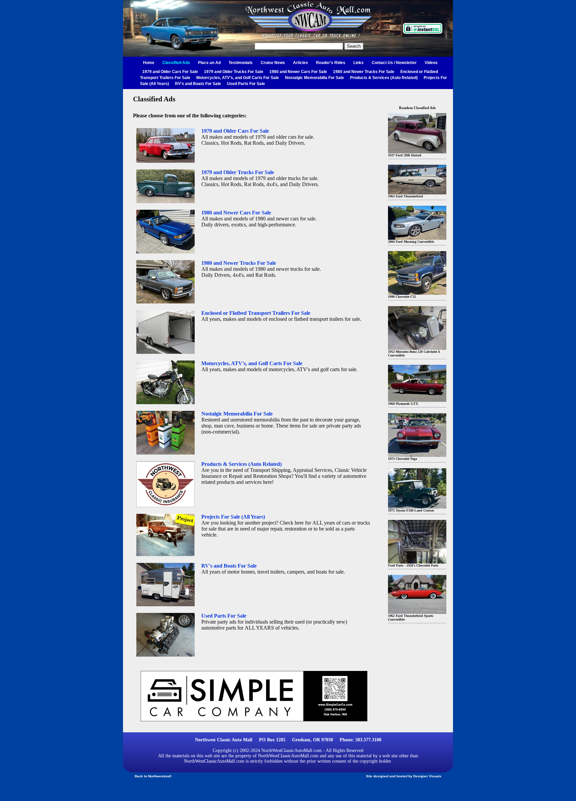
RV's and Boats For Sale (198, 83)
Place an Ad (209, 62)
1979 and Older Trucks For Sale (233, 71)
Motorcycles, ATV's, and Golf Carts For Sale (237, 77)
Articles (300, 62)
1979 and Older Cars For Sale (170, 71)
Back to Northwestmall (153, 776)
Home (148, 62)
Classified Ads (176, 62)
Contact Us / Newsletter (394, 62)
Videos (431, 62)
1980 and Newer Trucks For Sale (363, 71)
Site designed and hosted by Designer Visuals (403, 776)
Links (358, 62)
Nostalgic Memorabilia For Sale (314, 77)
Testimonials (241, 62)
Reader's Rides (330, 62)
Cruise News (273, 62)
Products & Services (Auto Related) (384, 77)
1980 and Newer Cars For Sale (298, 71)
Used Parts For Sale (246, 83)
